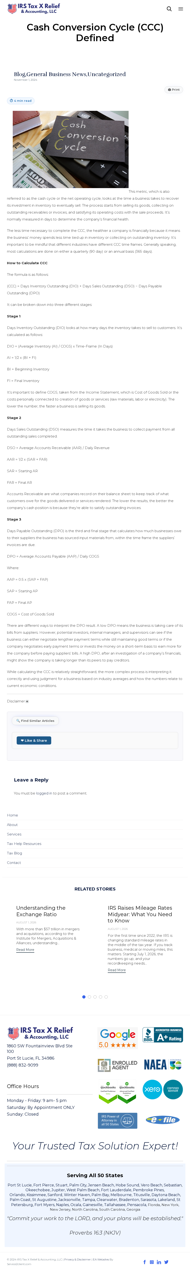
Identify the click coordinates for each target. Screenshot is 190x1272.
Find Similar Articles (35, 721)
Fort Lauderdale (116, 1190)
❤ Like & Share (34, 740)
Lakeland (166, 1200)
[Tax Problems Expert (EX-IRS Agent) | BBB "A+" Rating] (34, 8)
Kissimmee (36, 1195)
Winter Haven (77, 1195)
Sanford (55, 1195)
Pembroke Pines (148, 1190)
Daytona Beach (166, 1195)
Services (14, 834)
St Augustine (44, 1200)
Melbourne (121, 1195)
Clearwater (107, 1200)
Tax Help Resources (24, 843)
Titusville (141, 1195)
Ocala (75, 1205)
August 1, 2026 (26, 922)
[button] (25, 950)
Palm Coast (20, 1200)
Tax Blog (14, 853)
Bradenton (129, 1200)
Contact (14, 862)
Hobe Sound (127, 1185)
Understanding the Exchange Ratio (41, 911)
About (12, 824)
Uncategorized (106, 74)
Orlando (17, 1195)
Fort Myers (44, 1205)
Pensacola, (137, 1205)
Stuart (62, 1185)
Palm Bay (100, 1195)
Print (174, 89)
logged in (44, 793)
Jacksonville (69, 1200)
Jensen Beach (101, 1185)
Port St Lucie (20, 1185)
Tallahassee (115, 1205)
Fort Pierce (43, 1185)
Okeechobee (37, 1190)
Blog (19, 74)
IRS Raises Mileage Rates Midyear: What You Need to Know (140, 914)
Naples (62, 1205)
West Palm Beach (82, 1190)
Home (12, 815)
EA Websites (101, 1259)
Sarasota (148, 1200)
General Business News (56, 74)
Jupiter (58, 1190)
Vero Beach (151, 1185)
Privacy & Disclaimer (77, 1259)
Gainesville (92, 1205)
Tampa (88, 1200)
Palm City (77, 1185)
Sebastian (173, 1185)
